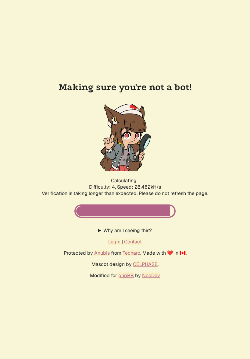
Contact (133, 242)
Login (114, 242)
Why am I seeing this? (127, 230)
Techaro (131, 253)
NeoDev (151, 275)
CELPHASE (145, 264)
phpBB (126, 275)
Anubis (102, 253)
